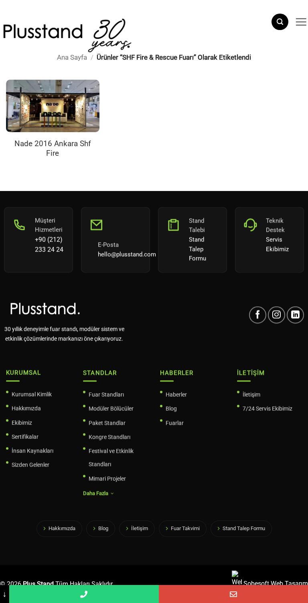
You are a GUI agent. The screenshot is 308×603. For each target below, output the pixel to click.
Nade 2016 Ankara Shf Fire (52, 148)
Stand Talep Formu (244, 528)
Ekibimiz (22, 423)
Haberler (176, 394)
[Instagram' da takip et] (276, 315)
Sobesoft (255, 583)
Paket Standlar (107, 423)
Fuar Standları (106, 394)
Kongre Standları (109, 437)
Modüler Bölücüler (111, 408)
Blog (171, 408)
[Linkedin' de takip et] (295, 315)
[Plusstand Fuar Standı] (132, 34)
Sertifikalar (25, 437)
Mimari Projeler (107, 478)
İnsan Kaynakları (32, 451)
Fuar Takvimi (185, 528)
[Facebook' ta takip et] (257, 315)
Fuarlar (175, 423)
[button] (280, 22)
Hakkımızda (26, 408)
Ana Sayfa (72, 57)
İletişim (251, 394)
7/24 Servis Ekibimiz (267, 408)
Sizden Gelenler (30, 465)
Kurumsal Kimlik (32, 394)
